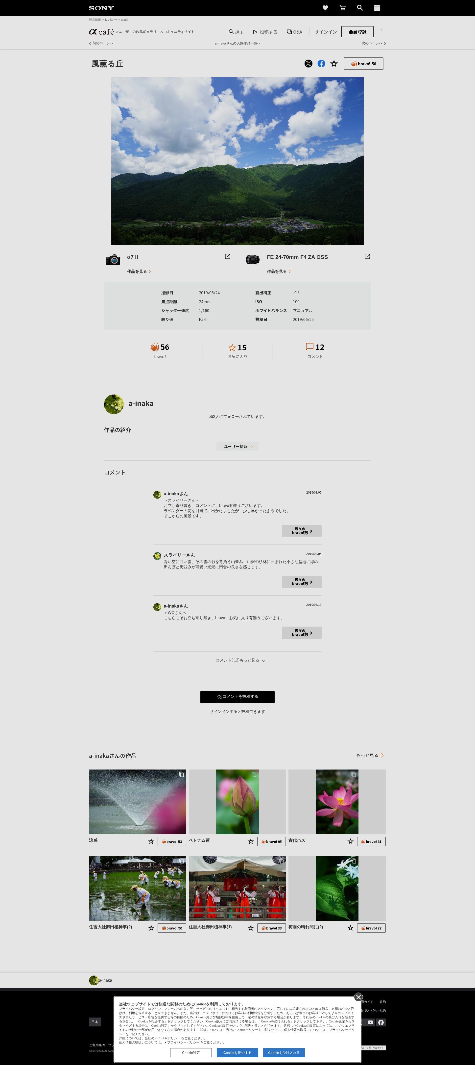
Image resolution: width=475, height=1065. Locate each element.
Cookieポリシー (169, 1038)
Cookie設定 (191, 1053)
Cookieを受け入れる (284, 1053)
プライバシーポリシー (183, 1042)
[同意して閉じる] (358, 997)
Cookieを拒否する (237, 1053)
